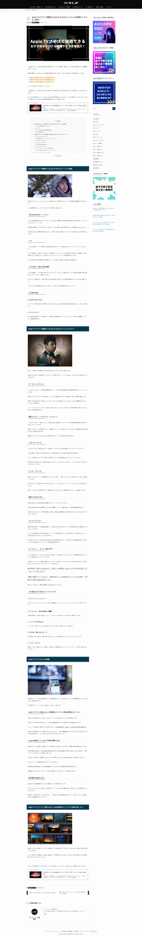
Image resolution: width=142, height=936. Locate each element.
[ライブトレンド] (71, 3)
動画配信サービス (35, 22)
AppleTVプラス (41, 887)
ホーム (47, 931)
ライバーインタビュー (100, 140)
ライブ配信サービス (99, 152)
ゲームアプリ (98, 131)
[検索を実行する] (113, 108)
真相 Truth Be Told (42, 144)
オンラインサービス (99, 125)
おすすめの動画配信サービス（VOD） (38, 97)
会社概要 (76, 931)
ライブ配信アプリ (99, 146)
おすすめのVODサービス (45, 866)
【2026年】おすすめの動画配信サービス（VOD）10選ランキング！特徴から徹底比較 (64, 106)
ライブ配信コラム (99, 149)
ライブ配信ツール (99, 155)
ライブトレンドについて (55, 931)
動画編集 (97, 158)
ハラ (39, 128)
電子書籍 (97, 168)
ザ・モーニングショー (43, 136)
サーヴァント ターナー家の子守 (45, 148)
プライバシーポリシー (84, 931)
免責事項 (64, 931)
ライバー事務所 (98, 143)
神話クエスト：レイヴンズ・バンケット (47, 138)
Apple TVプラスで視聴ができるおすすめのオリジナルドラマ (51, 134)
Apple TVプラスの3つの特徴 (42, 152)
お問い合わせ (93, 931)
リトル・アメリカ (42, 142)
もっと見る (57, 155)
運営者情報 (70, 931)
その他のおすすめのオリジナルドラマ (46, 150)
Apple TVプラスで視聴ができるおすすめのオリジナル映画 (50, 124)
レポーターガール (42, 140)
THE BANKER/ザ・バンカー (44, 126)
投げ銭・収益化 (98, 165)
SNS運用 (97, 118)
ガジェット (97, 128)
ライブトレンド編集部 (34, 918)
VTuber (96, 121)
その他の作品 (41, 132)
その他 (96, 134)
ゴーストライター (42, 146)
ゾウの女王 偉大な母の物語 (44, 130)
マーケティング (98, 137)
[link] (45, 914)
